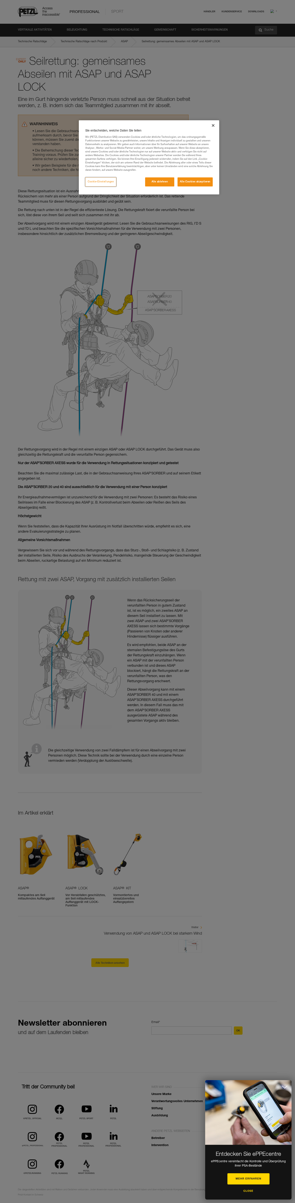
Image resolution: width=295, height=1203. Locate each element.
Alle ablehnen (160, 182)
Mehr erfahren (248, 1179)
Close (248, 1191)
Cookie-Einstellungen (101, 182)
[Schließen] (213, 125)
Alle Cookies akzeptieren (195, 182)
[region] (149, 157)
